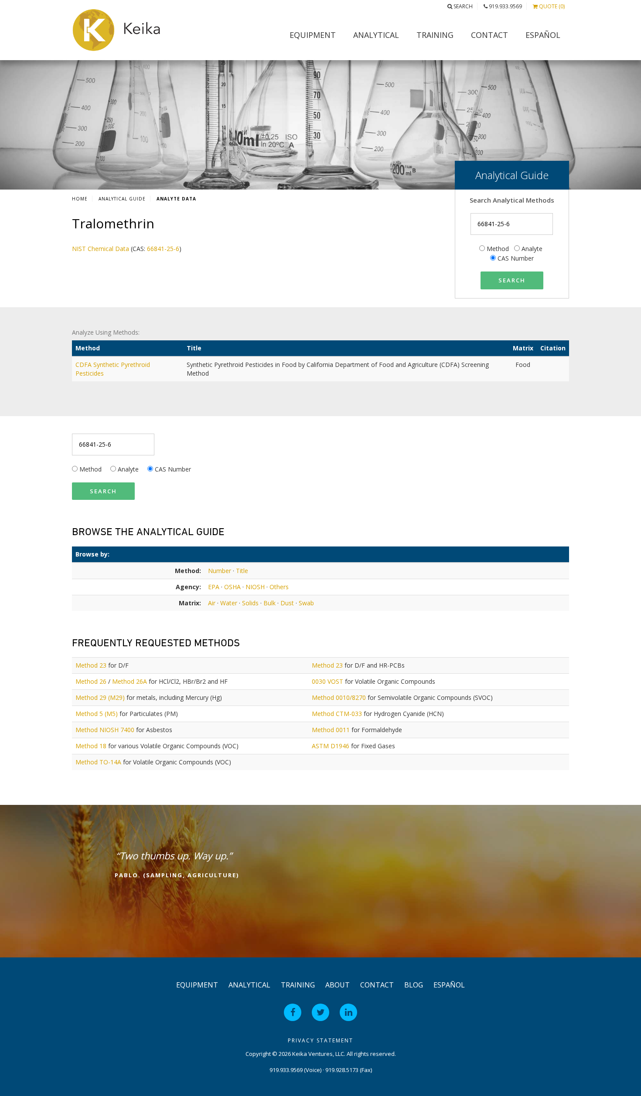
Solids (250, 603)
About (337, 985)
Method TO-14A (98, 762)
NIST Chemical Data (100, 248)
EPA (213, 587)
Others (279, 587)
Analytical (376, 35)
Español (542, 35)
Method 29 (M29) (100, 697)
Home (80, 199)
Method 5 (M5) (96, 713)
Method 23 (90, 665)
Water (228, 603)
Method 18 (90, 746)
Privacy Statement (320, 1040)
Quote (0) (551, 6)
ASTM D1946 (330, 746)
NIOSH (255, 587)
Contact (489, 35)
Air (211, 603)
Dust (287, 603)
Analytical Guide (122, 199)
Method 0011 (331, 730)
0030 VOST (327, 681)
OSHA (232, 587)
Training (434, 35)
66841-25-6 (163, 248)
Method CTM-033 (337, 713)
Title (242, 571)
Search (462, 6)
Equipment (313, 35)
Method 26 (90, 681)
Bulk (269, 603)
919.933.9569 (505, 6)
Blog (413, 985)
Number (219, 571)
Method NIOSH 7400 (104, 730)
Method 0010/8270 (339, 697)
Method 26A (129, 681)
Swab (306, 603)
